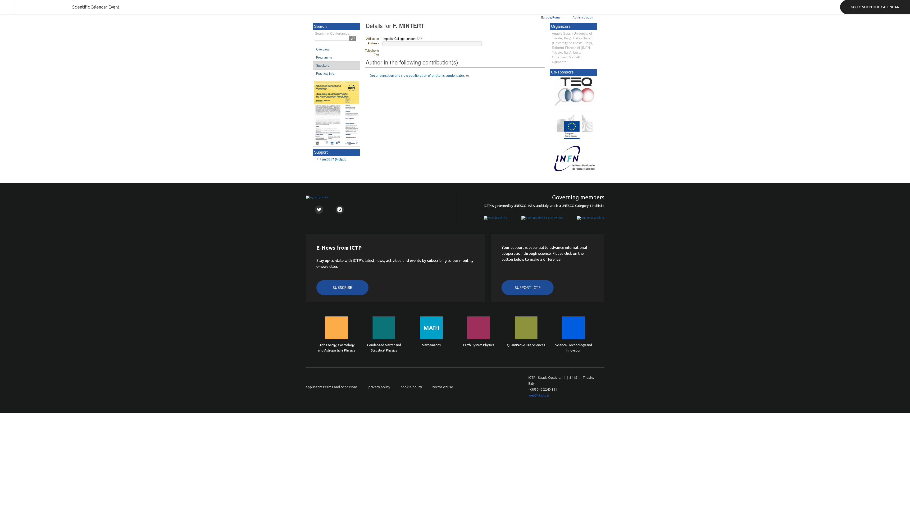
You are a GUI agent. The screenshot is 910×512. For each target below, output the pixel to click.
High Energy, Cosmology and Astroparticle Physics (336, 347)
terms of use (442, 387)
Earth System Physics (478, 345)
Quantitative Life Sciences (526, 345)
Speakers (322, 65)
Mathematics (431, 345)
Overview (322, 49)
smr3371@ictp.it (334, 159)
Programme (324, 57)
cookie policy (411, 387)
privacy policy (379, 387)
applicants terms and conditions (332, 387)
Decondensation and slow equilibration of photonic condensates (417, 76)
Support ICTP (528, 287)
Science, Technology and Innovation (573, 347)
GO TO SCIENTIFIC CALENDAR (875, 7)
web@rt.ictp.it (538, 395)
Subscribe (342, 287)
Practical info (325, 73)
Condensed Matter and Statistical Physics (384, 347)
